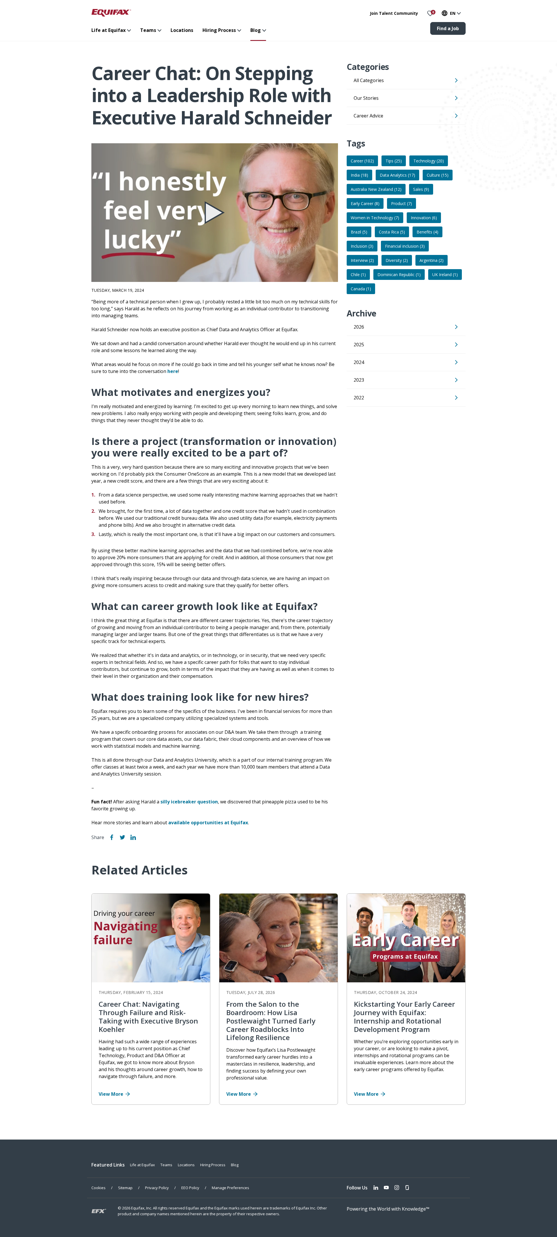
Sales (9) (421, 189)
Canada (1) (361, 288)
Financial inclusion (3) (405, 246)
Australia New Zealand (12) (376, 189)
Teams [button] (148, 30)
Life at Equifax (142, 1164)
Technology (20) (428, 161)
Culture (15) (438, 175)
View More (111, 1094)
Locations (182, 30)
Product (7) (401, 203)
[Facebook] (112, 837)
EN (452, 13)
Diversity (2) (397, 260)
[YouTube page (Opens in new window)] (386, 1188)
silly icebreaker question (189, 801)
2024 (359, 362)
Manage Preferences (230, 1187)
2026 (359, 327)
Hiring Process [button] (219, 30)
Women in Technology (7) (375, 217)
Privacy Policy (157, 1187)
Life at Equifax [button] (108, 30)
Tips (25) (394, 161)
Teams (166, 1164)
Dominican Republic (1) (399, 274)
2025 (359, 344)
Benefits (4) (427, 232)
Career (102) (362, 161)
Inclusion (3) (362, 246)
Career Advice (368, 116)
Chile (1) (358, 274)
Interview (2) (362, 260)
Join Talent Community (394, 13)
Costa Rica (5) (392, 232)
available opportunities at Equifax (208, 822)
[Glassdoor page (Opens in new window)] (407, 1188)
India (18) (359, 175)
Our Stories (366, 98)
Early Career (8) (365, 203)
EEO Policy (190, 1187)
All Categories (369, 80)
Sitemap (125, 1187)
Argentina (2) (431, 260)
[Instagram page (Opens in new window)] (396, 1188)
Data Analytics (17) (397, 175)
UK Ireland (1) (445, 274)
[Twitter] (122, 837)
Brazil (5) (359, 232)
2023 (359, 380)
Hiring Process (212, 1164)
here (172, 371)
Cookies (98, 1187)
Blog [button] (255, 30)
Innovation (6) (424, 217)
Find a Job (448, 28)
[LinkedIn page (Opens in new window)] (375, 1188)
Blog (234, 1164)
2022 (359, 397)
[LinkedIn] (133, 837)
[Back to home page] (111, 13)
